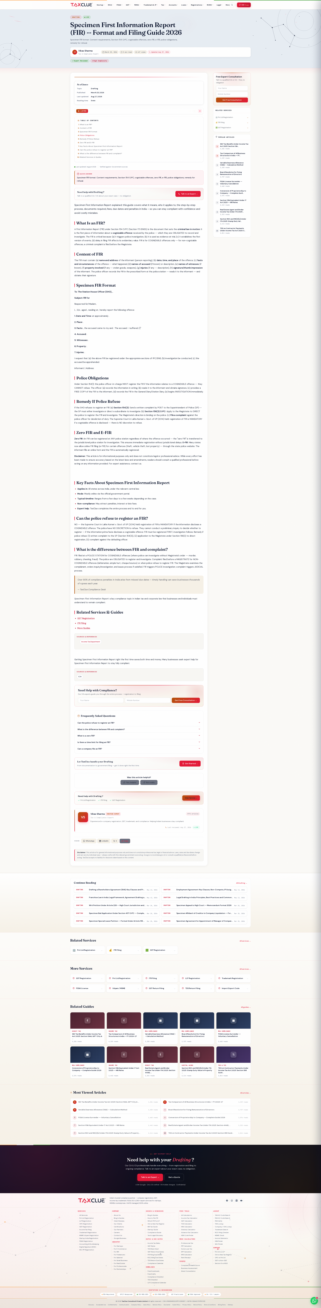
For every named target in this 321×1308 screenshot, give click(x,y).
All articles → (245, 1093)
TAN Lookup (219, 1224)
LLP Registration (85, 1221)
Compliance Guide (154, 1233)
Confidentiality (112, 1305)
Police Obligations (87, 135)
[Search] (232, 5)
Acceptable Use (101, 1305)
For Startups (118, 1246)
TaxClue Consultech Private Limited (135, 1301)
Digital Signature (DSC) (87, 1247)
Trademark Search (221, 1230)
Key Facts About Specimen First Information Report (101, 146)
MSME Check (219, 1235)
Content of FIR (86, 128)
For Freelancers (119, 1255)
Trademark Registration (88, 1233)
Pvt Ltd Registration (86, 1218)
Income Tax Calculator (189, 1218)
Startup (100, 5)
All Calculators (186, 1215)
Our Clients (118, 1224)
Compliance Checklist (156, 1277)
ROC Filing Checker (222, 1233)
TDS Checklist (153, 1280)
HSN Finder (219, 1241)
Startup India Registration (88, 1238)
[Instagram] (232, 1201)
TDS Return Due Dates (156, 1260)
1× (194, 111)
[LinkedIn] (236, 1201)
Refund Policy (197, 1305)
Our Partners (118, 1230)
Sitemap (230, 1305)
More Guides (83, 628)
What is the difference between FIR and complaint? (101, 153)
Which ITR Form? (154, 1221)
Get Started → (191, 763)
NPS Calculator (186, 1255)
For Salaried (118, 1258)
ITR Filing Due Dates (155, 1255)
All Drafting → (241, 883)
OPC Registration (85, 1224)
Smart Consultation (188, 1271)
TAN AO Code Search (222, 1215)
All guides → (246, 1007)
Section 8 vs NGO (221, 1263)
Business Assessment (189, 1268)
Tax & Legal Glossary (155, 1235)
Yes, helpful (131, 782)
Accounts (173, 5)
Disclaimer (167, 1305)
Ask (245, 5)
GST (127, 5)
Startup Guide (153, 1230)
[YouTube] (241, 1201)
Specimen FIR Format (88, 132)
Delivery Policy (157, 1305)
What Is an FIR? (86, 124)
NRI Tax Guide (152, 1227)
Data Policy (146, 1305)
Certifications (119, 1227)
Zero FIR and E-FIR (87, 143)
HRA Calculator (186, 1227)
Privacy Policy (186, 1305)
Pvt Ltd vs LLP (220, 1252)
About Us (117, 1215)
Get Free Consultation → (186, 700)
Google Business (120, 1238)
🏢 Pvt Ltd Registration (232, 117)
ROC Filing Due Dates (155, 1258)
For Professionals (120, 1266)
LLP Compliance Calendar (157, 1283)
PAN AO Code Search (222, 1218)
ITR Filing (81, 623)
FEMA (136, 5)
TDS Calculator (186, 1224)
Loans (183, 5)
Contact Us (118, 1235)
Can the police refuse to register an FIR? (96, 150)
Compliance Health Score (190, 1265)
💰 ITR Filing (232, 122)
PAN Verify (218, 1221)
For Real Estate (119, 1263)
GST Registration (86, 618)
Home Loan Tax (186, 1249)
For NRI (116, 1252)
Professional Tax (187, 1243)
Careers (117, 1233)
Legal (219, 5)
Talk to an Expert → (189, 194)
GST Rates (151, 1246)
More (228, 5)
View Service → (191, 798)
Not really (150, 782)
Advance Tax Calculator (189, 1233)
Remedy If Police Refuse (89, 139)
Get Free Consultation (232, 100)
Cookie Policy (176, 1305)
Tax (162, 5)
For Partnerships (120, 1269)
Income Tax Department (90, 642)
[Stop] (200, 111)
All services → (245, 941)
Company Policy (136, 1305)
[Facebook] (227, 1201)
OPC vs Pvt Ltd (220, 1258)
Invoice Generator (221, 1238)
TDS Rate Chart (153, 1249)
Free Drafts (152, 1274)
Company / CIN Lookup (223, 1227)
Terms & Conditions (210, 1305)
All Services (83, 1215)
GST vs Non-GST (221, 1260)
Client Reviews (119, 1221)
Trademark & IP (150, 5)
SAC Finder (219, 1244)
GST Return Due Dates (156, 1252)
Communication (124, 1305)
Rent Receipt (186, 1258)
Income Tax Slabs (154, 1243)
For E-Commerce (120, 1249)
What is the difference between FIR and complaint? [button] (101, 729)
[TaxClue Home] (81, 5)
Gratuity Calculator (188, 1230)
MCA (110, 5)
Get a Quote (174, 1177)
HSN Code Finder (187, 1235)
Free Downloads (153, 1271)
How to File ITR (153, 1218)
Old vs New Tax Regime (156, 1224)
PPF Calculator (186, 1246)
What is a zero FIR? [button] (86, 736)
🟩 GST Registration (232, 127)
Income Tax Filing (85, 1230)
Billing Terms (222, 1305)
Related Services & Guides (90, 157)
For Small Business (121, 1260)
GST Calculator (186, 1221)
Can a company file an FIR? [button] (89, 749)
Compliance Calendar (155, 1263)
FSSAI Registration (86, 1241)
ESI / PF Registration (86, 1250)
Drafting (76, 17)
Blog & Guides (119, 1218)
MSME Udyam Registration (89, 1235)
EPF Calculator (186, 1252)
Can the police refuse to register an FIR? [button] (95, 723)
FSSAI (119, 5)
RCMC (209, 5)
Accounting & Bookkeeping (89, 1244)
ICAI (80, 677)
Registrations (196, 5)
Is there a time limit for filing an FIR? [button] (93, 742)
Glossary (91, 1305)
